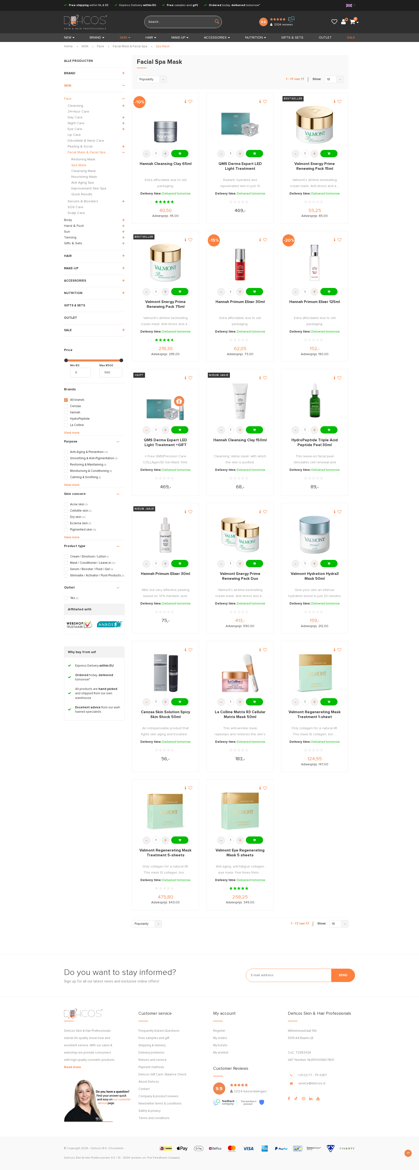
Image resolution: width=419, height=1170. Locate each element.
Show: (317, 79)
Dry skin (77, 517)
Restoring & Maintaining (88, 464)
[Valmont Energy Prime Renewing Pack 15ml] (315, 125)
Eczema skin (80, 523)
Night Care (76, 123)
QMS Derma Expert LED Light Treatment (240, 166)
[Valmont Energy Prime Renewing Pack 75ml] (165, 263)
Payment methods (151, 1067)
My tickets (220, 1045)
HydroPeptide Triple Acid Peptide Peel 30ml (314, 442)
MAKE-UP (178, 37)
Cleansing (75, 105)
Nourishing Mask (84, 177)
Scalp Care (76, 213)
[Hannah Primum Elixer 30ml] (240, 263)
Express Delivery (137, 5)
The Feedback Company (163, 1157)
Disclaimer (116, 1148)
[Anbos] (110, 624)
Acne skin (79, 504)
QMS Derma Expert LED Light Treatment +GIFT (165, 442)
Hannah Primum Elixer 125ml (314, 302)
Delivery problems (151, 1052)
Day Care (75, 117)
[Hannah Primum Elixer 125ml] (315, 263)
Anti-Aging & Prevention (89, 452)
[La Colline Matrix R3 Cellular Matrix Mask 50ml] (240, 673)
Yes (74, 598)
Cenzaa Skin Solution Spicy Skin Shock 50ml (165, 714)
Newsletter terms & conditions (160, 1103)
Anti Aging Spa (82, 182)
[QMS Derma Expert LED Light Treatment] (240, 125)
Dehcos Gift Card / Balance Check (162, 1074)
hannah (75, 412)
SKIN (123, 37)
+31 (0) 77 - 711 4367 (312, 1075)
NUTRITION (254, 37)
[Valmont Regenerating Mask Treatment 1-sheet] (315, 673)
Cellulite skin (80, 510)
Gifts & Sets (73, 243)
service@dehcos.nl (311, 1083)
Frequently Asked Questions (158, 1030)
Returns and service (152, 1060)
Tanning (70, 237)
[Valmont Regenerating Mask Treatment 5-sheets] (165, 811)
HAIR (149, 37)
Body (68, 220)
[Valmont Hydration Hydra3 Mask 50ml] (315, 535)
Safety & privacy (149, 1111)
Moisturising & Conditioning (91, 471)
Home (68, 46)
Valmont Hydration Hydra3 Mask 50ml (315, 576)
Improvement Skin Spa (88, 188)
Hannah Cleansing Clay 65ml (166, 164)
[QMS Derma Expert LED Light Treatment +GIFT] (165, 401)
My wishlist (220, 1052)
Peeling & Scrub (80, 146)
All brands (77, 399)
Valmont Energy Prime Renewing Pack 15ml (314, 166)
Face (100, 46)
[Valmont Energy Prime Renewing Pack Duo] (240, 535)
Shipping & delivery (152, 1045)
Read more (72, 1067)
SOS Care (75, 207)
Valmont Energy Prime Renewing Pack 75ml (165, 304)
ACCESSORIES (215, 37)
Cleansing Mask (83, 171)
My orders (220, 1038)
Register (219, 1030)
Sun (67, 231)
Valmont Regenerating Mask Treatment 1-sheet (315, 714)
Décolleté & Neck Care (86, 140)
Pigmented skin (83, 529)
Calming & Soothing (85, 477)
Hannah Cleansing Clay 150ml (240, 440)
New (67, 37)
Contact (144, 1089)
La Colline (77, 425)
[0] (352, 22)
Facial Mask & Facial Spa (130, 46)
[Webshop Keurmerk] (79, 624)
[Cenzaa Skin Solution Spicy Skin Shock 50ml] (165, 673)
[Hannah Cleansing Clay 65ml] (165, 125)
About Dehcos (148, 1081)
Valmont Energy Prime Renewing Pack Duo (240, 576)
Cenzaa (75, 406)
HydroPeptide (80, 418)
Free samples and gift (153, 1038)
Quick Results (81, 194)
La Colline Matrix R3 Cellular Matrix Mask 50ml (240, 714)
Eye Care (75, 129)
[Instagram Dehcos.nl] (303, 1098)
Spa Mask (163, 46)
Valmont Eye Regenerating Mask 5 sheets (240, 852)
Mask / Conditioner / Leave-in (92, 563)
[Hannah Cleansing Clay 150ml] (240, 401)
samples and (182, 5)
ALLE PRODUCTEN (78, 61)
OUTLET (325, 37)
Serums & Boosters (83, 201)
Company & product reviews (158, 1096)
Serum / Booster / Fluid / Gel (91, 569)
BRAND (95, 37)
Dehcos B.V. (99, 1148)
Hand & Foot (74, 226)
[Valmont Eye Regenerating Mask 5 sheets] (240, 811)
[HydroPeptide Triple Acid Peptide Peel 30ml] (315, 401)
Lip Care (74, 135)
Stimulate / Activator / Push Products (97, 575)
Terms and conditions (153, 1118)
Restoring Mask (83, 159)
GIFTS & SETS (292, 37)
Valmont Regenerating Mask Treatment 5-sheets (165, 852)
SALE (351, 37)
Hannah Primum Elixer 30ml (240, 302)
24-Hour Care (78, 111)
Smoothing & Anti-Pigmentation (93, 458)
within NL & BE (89, 5)
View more (72, 432)
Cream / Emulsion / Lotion (89, 556)
